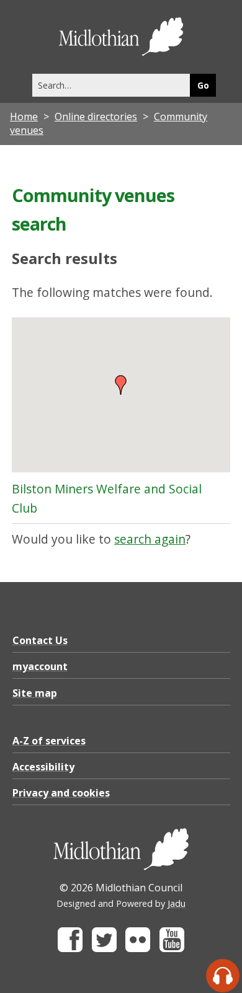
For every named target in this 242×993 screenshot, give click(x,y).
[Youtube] (171, 949)
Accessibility (43, 767)
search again (150, 539)
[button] (121, 385)
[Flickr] (137, 949)
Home (24, 116)
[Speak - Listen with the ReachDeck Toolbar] (223, 975)
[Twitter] (104, 949)
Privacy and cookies (61, 793)
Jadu (177, 903)
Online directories (96, 116)
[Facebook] (70, 949)
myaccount (40, 666)
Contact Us (40, 640)
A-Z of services (49, 741)
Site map (34, 693)
